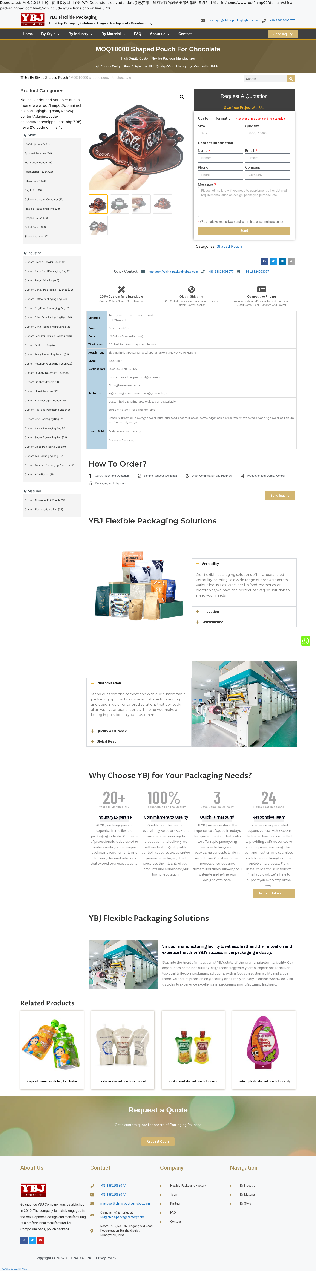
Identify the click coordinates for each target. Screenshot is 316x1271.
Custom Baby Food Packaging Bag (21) (48, 271)
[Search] (291, 78)
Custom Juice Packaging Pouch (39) (47, 354)
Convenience (212, 622)
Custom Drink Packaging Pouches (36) (48, 326)
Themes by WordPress (13, 1269)
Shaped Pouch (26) (36, 218)
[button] (182, 97)
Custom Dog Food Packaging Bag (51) (47, 308)
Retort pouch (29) (35, 227)
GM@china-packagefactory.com (122, 1217)
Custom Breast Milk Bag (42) (42, 280)
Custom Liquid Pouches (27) (41, 391)
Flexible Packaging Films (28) (42, 208)
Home (28, 34)
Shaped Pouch (56, 77)
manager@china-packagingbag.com (233, 20)
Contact (185, 34)
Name (203, 150)
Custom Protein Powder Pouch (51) (46, 262)
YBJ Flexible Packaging (73, 17)
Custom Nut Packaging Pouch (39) (45, 400)
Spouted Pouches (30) (38, 153)
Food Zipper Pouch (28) (39, 171)
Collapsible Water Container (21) (44, 199)
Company (253, 167)
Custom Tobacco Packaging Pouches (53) (50, 465)
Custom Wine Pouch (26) (39, 474)
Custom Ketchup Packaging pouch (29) (48, 363)
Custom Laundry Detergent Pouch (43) (48, 372)
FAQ (137, 34)
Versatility (210, 563)
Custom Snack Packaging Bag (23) (46, 437)
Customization (109, 683)
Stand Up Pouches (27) (38, 144)
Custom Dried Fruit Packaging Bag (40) (48, 317)
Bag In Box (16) (34, 190)
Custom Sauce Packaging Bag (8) (45, 428)
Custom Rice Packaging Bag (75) (44, 419)
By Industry (78, 34)
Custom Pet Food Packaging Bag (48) (47, 409)
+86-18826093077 (282, 20)
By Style (48, 34)
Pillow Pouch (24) (35, 181)
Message (206, 184)
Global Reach (108, 741)
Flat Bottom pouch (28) (38, 162)
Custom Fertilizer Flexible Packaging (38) (49, 335)
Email (250, 150)
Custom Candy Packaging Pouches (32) (49, 289)
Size (201, 126)
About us (157, 34)
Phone (203, 167)
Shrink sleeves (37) (36, 236)
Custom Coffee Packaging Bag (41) (46, 299)
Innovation (210, 611)
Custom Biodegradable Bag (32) (44, 509)
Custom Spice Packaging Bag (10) (45, 446)
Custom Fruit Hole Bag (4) (40, 345)
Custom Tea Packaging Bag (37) (44, 456)
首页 (23, 77)
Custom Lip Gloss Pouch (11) (42, 382)
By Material (111, 34)
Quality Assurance (112, 731)
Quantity (252, 126)
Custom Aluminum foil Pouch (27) (45, 500)
